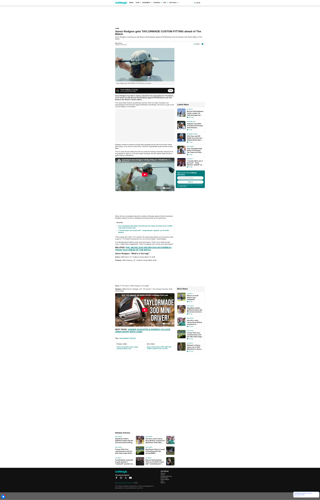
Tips (164, 2)
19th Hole (172, 2)
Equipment (146, 2)
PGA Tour (133, 338)
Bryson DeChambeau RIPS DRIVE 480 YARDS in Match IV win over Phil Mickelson (159, 348)
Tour (137, 2)
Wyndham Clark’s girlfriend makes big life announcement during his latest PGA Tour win (124, 440)
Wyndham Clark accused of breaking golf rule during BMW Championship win (155, 451)
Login (162, 481)
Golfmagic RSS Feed (166, 476)
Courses (156, 2)
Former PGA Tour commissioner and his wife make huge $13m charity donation (123, 451)
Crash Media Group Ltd (125, 483)
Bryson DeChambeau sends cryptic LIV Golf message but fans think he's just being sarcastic (195, 113)
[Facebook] (116, 478)
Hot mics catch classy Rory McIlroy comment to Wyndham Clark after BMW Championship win (155, 440)
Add (170, 90)
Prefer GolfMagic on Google (129, 89)
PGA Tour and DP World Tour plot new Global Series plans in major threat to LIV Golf (195, 138)
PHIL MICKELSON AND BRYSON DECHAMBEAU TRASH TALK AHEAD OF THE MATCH (143, 248)
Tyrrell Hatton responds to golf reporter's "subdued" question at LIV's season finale (124, 462)
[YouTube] (130, 478)
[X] (126, 478)
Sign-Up (163, 482)
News (131, 2)
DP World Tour (192, 134)
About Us (163, 473)
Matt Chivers (118, 43)
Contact (163, 474)
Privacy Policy (182, 186)
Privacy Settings (165, 479)
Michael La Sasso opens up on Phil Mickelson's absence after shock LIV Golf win (195, 347)
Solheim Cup (191, 121)
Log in (198, 2)
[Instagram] (121, 478)
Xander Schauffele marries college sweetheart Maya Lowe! (127, 347)
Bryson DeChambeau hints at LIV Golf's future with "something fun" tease (155, 462)
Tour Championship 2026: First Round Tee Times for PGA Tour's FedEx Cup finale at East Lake (194, 150)
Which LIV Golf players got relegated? (192, 297)
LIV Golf (118, 458)
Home (117, 28)
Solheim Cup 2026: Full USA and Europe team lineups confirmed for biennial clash (195, 126)
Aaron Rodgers (124, 338)
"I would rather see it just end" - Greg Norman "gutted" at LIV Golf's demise (195, 163)
